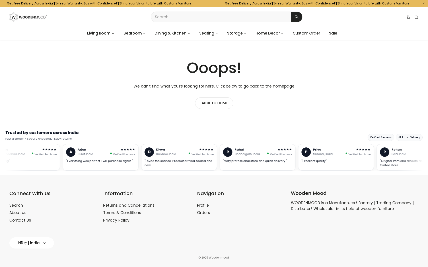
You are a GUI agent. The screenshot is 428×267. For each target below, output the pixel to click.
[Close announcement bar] (423, 3)
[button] (226, 17)
